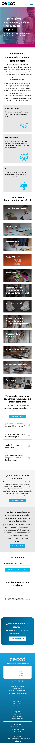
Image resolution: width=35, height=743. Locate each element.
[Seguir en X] (15, 681)
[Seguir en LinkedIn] (12, 681)
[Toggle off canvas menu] (26, 4)
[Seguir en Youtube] (22, 681)
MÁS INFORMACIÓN (17, 500)
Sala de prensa (17, 701)
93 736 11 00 (18, 688)
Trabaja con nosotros (17, 716)
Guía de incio (17, 724)
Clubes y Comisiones (18, 729)
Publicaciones (17, 703)
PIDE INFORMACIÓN (17, 416)
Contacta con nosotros (17, 686)
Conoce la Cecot (17, 731)
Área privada (17, 714)
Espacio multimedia (17, 706)
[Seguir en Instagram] (19, 681)
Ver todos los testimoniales (17, 570)
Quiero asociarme (17, 719)
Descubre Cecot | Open (17, 727)
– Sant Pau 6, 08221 (17, 691)
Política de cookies (24, 739)
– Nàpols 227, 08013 (17, 693)
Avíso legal (18, 741)
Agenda (17, 712)
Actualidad (17, 699)
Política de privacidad (12, 739)
